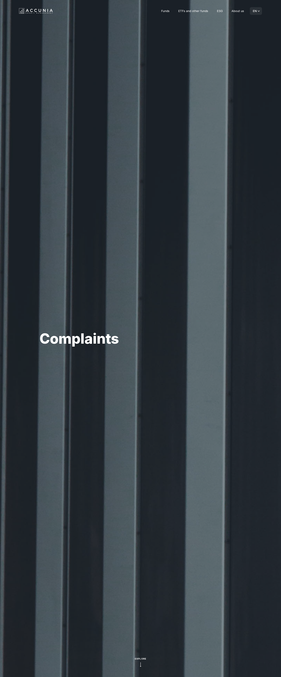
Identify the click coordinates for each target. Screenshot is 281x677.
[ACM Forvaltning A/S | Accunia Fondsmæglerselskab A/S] (36, 11)
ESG (220, 11)
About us (238, 11)
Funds (165, 11)
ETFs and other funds (193, 11)
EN (255, 11)
